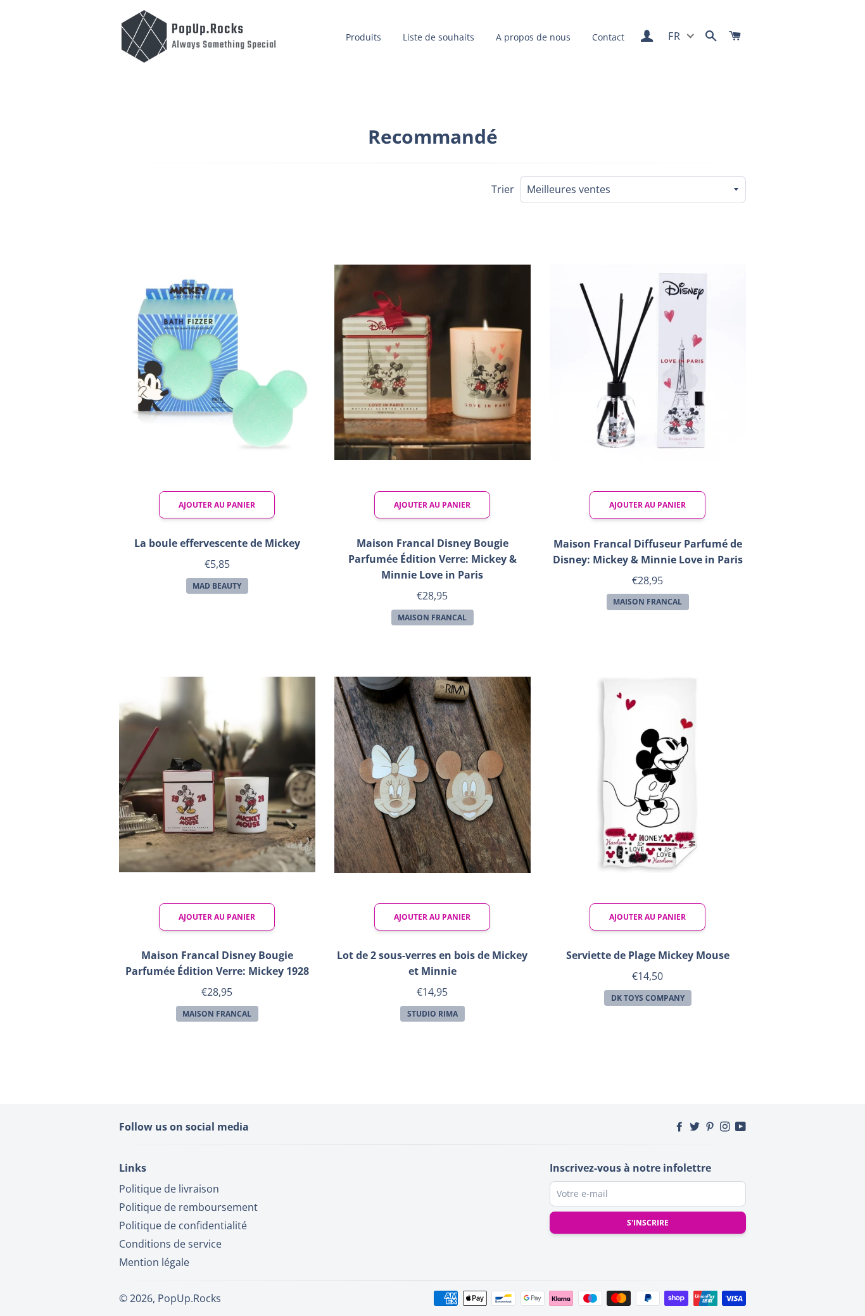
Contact (608, 37)
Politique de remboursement (188, 1207)
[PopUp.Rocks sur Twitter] (696, 1127)
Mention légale (154, 1262)
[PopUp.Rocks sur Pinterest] (711, 1127)
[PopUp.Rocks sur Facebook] (680, 1127)
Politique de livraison (169, 1189)
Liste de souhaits (438, 37)
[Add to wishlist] (293, 243)
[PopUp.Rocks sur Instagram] (726, 1127)
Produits (363, 37)
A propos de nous (533, 37)
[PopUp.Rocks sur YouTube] (740, 1127)
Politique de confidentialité (183, 1225)
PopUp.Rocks (189, 1298)
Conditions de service (170, 1244)
